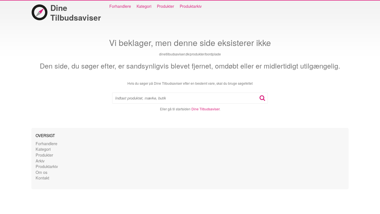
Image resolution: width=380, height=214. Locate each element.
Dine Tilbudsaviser (75, 12)
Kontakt (42, 178)
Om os (41, 172)
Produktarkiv (191, 6)
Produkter (165, 6)
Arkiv (40, 161)
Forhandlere (120, 6)
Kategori (144, 6)
